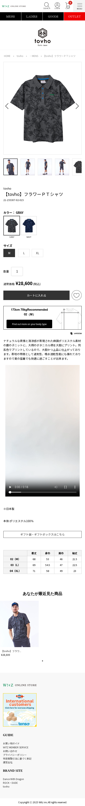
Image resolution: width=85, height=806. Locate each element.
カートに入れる (36, 295)
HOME (7, 55)
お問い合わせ (10, 751)
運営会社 (7, 762)
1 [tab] (42, 661)
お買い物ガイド (11, 743)
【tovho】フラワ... (11, 651)
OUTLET (74, 16)
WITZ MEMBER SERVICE (15, 747)
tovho (20, 55)
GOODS (53, 16)
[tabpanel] (20, 629)
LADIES (31, 16)
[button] (8, 103)
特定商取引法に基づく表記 (17, 758)
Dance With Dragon (13, 779)
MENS (10, 16)
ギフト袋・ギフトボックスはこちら (42, 534)
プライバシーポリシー (15, 754)
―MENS (34, 55)
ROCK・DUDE (10, 782)
